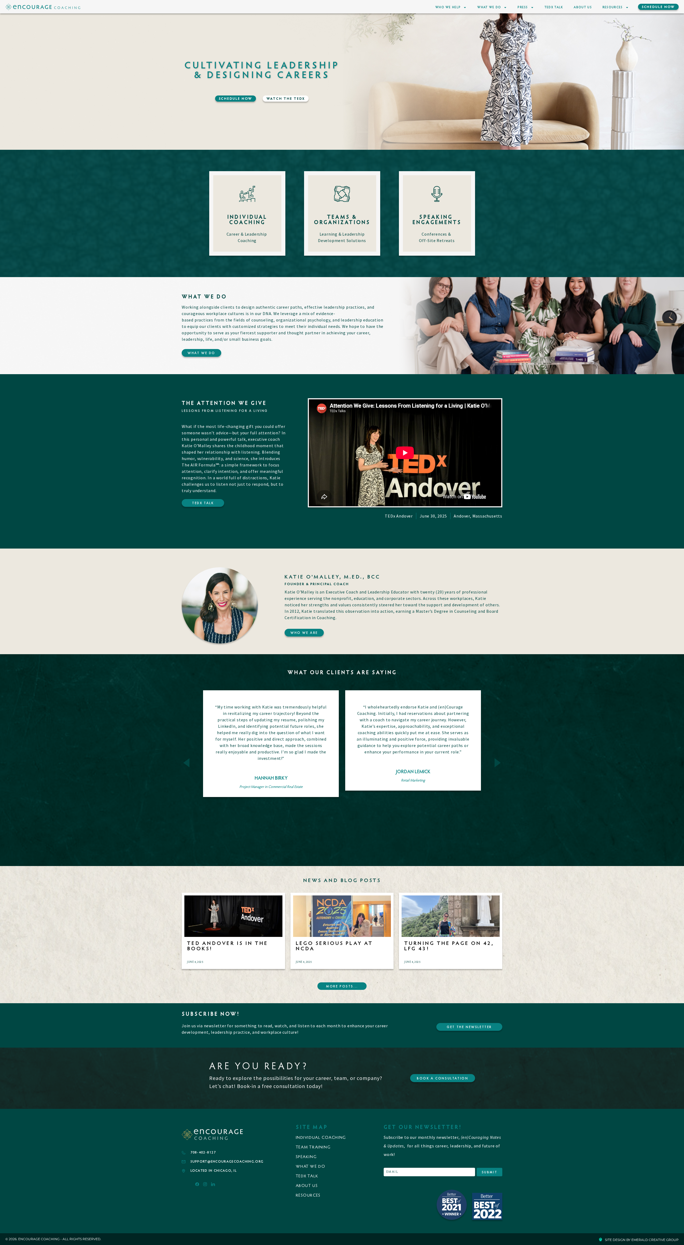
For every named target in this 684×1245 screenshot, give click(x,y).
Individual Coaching (321, 1138)
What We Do (489, 7)
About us (307, 1186)
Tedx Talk (307, 1176)
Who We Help (448, 7)
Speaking (306, 1157)
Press (523, 7)
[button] (186, 763)
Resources (613, 7)
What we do (310, 1166)
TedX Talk (554, 7)
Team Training (313, 1147)
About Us (583, 7)
